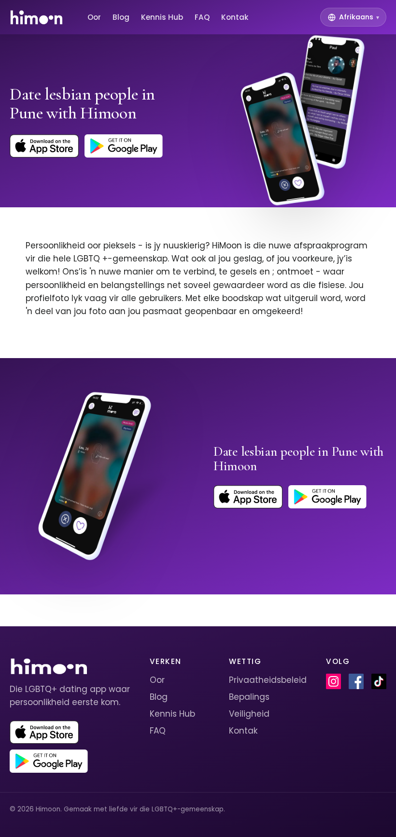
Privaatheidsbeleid (268, 680)
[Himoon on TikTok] (378, 681)
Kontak (234, 17)
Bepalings (249, 697)
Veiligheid (249, 714)
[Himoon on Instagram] (333, 681)
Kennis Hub (162, 17)
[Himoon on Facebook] (356, 681)
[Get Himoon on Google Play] (124, 146)
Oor (94, 17)
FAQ (202, 17)
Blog (121, 17)
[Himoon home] (36, 17)
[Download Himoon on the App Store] (44, 146)
